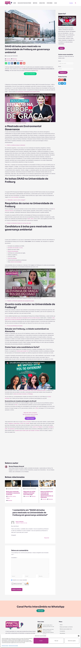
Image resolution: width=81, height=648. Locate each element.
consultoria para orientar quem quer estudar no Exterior (27, 430)
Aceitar (41, 640)
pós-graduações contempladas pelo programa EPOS (27, 91)
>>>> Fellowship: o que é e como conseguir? (15, 199)
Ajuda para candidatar (30, 416)
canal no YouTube (27, 421)
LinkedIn (27, 423)
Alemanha (8, 58)
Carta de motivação (12, 258)
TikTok (21, 423)
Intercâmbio (62, 633)
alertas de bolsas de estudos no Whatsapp (23, 393)
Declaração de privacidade (13, 645)
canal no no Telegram (37, 426)
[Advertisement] (30, 80)
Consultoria (62, 631)
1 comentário (20, 60)
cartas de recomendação (15, 261)
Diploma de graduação (13, 251)
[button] (78, 635)
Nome (59, 66)
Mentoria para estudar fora (66, 629)
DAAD (22, 67)
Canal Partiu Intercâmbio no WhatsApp (40, 606)
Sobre (61, 624)
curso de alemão (14, 197)
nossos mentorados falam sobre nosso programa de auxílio (32, 390)
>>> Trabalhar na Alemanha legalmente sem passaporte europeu (19, 300)
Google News (16, 423)
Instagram (10, 423)
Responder (46, 537)
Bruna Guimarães (20, 521)
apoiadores (12, 428)
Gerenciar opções (72, 640)
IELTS (32, 218)
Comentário (14, 557)
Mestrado (15, 58)
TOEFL (28, 218)
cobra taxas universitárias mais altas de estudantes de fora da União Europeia (22, 317)
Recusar (56, 640)
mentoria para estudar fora (23, 351)
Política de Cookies (5, 645)
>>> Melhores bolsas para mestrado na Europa (15, 122)
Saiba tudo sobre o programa (30, 412)
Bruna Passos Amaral (11, 60)
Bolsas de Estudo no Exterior (66, 626)
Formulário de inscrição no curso (15, 247)
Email (59, 61)
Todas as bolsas (30, 418)
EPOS (36, 70)
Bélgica (8, 498)
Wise (16, 404)
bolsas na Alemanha (30, 73)
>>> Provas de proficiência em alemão (13, 325)
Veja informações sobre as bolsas (30, 414)
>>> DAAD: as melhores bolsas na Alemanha (15, 145)
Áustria (14, 496)
